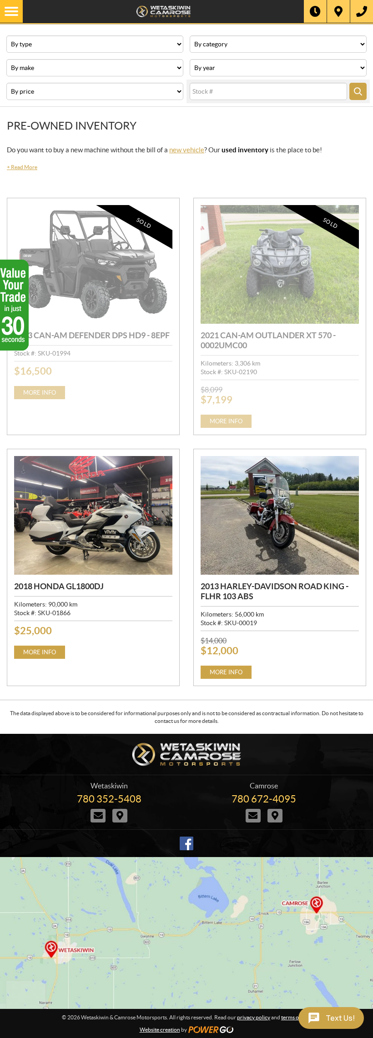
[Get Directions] (338, 11)
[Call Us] (361, 11)
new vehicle (186, 150)
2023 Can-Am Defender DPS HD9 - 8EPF (92, 335)
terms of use (295, 1017)
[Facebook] (186, 843)
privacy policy (253, 1017)
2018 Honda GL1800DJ (59, 586)
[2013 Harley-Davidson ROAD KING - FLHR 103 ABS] (280, 515)
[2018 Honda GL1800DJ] (93, 515)
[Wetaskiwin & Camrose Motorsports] (163, 11)
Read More (22, 167)
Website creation (160, 1030)
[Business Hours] (315, 11)
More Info (39, 392)
